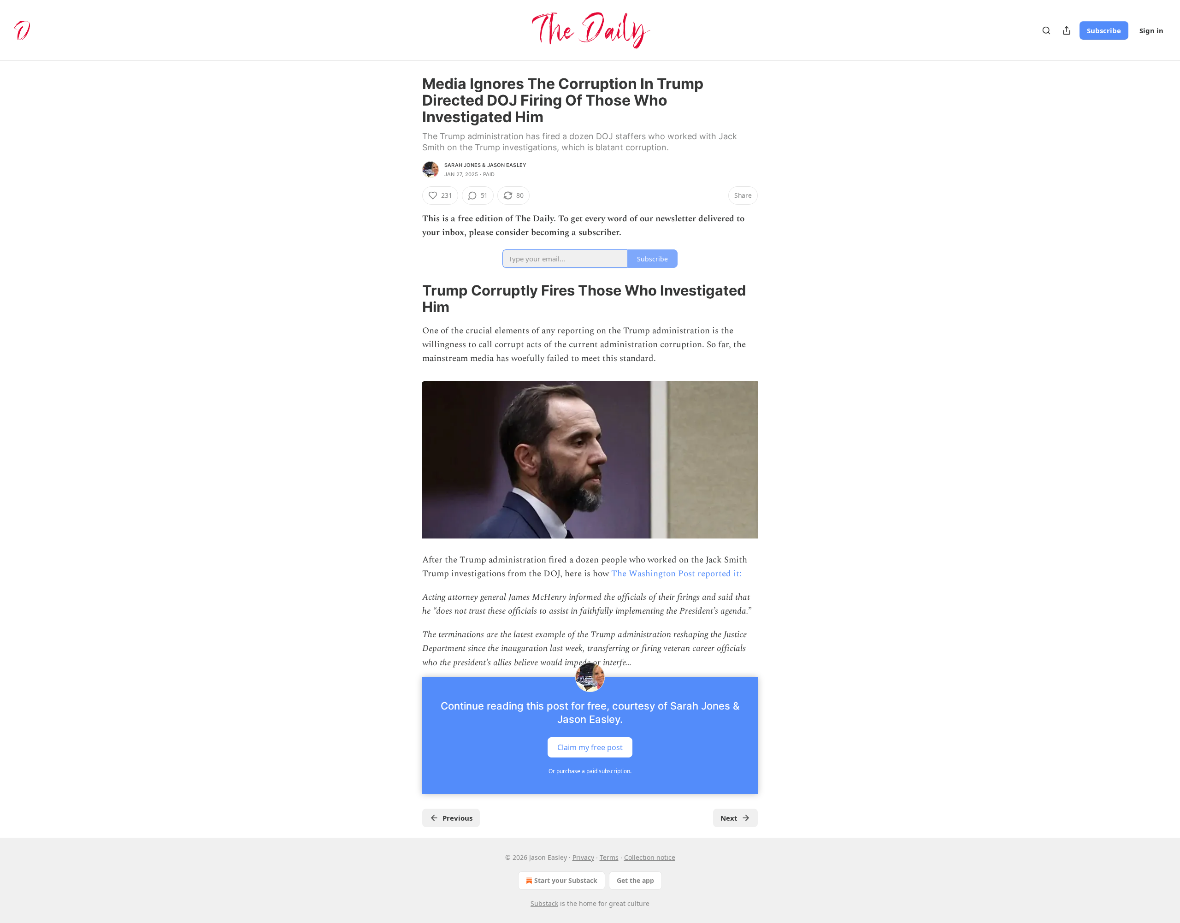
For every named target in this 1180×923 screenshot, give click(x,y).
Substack (544, 903)
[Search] (1046, 30)
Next (729, 817)
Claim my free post (590, 747)
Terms (609, 857)
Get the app (635, 880)
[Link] (409, 298)
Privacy (583, 857)
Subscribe (1104, 30)
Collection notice (649, 857)
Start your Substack (565, 880)
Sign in (1151, 30)
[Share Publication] (1066, 30)
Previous (457, 817)
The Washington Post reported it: (676, 573)
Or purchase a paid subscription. (590, 771)
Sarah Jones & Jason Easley (485, 165)
